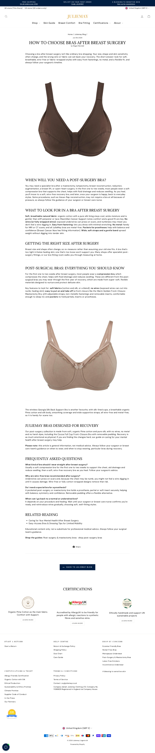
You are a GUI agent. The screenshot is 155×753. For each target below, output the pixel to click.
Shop (35, 22)
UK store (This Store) (13, 8)
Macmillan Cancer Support (73, 219)
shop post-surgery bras (90, 537)
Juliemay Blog (80, 34)
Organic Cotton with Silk (15, 679)
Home (70, 34)
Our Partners (10, 702)
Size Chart (58, 653)
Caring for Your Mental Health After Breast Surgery (54, 520)
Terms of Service (61, 679)
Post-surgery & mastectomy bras (60, 537)
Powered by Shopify (77, 744)
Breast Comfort (66, 22)
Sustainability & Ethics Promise (18, 687)
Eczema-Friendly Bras (111, 646)
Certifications (101, 22)
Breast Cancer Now (47, 230)
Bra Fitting (84, 22)
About (117, 22)
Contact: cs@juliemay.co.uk (65, 683)
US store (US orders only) (35, 8)
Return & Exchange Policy (64, 646)
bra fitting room (56, 255)
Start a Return (10, 646)
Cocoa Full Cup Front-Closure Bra (74, 434)
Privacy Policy (59, 676)
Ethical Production (12, 683)
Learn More (28, 620)
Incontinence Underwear (113, 665)
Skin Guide (49, 22)
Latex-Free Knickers (111, 661)
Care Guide (58, 657)
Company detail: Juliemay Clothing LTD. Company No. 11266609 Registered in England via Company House (76, 688)
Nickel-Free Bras (109, 650)
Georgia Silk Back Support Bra (53, 409)
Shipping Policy (60, 650)
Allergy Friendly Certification (17, 676)
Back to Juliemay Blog (79, 567)
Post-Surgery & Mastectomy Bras (116, 657)
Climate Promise (11, 690)
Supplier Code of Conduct (16, 694)
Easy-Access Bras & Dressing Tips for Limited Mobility (55, 523)
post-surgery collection (41, 431)
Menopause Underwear (112, 653)
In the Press (10, 698)
